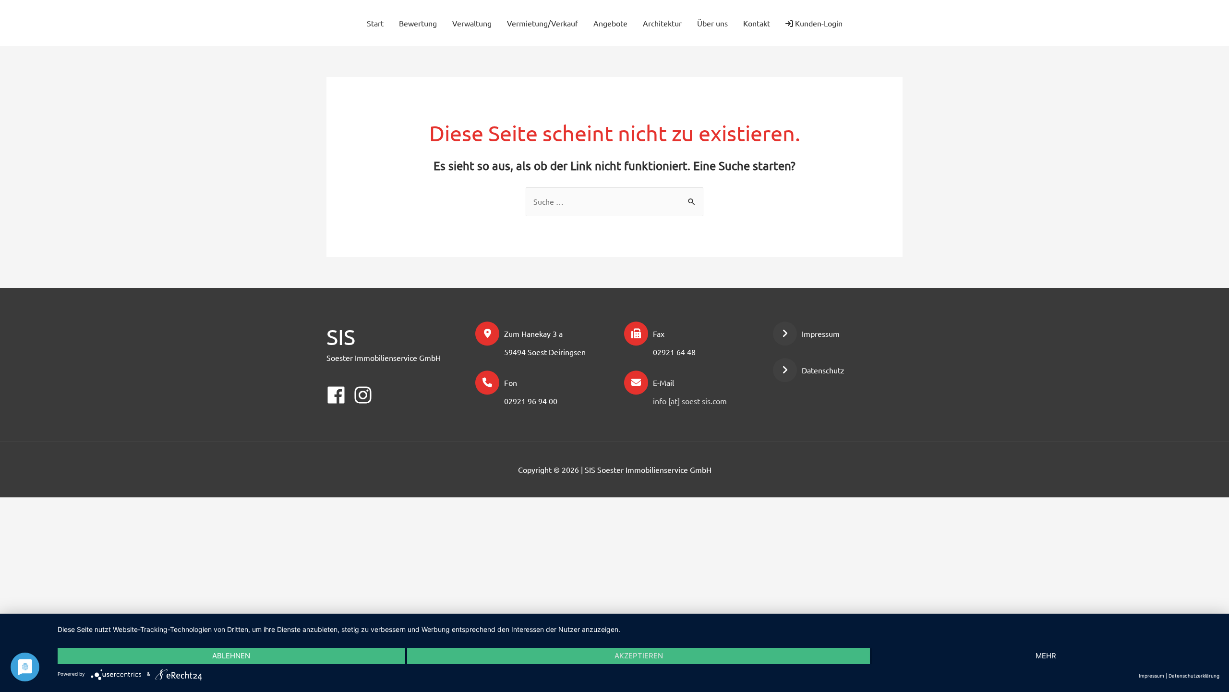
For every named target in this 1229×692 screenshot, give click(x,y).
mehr (1046, 655)
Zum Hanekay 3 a (533, 333)
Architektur (662, 23)
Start (375, 23)
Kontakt (756, 23)
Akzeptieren (638, 655)
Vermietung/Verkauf (542, 23)
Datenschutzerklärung (1194, 676)
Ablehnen (231, 655)
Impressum (821, 333)
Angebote (610, 23)
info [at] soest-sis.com (690, 401)
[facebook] (870, 21)
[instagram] (887, 21)
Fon (510, 382)
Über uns (712, 23)
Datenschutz (823, 370)
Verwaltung (472, 23)
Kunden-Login (818, 23)
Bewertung (418, 23)
